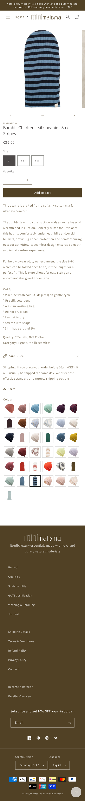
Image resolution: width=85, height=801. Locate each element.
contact (13, 669)
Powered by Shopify (53, 793)
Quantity (8, 171)
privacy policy (17, 660)
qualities (14, 576)
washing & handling (21, 605)
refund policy (17, 650)
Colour (8, 399)
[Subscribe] (69, 723)
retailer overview (19, 696)
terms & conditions (21, 641)
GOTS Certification (20, 595)
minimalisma (36, 793)
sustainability (17, 586)
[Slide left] (10, 115)
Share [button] (11, 389)
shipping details (19, 632)
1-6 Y (23, 160)
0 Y (9, 160)
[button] (8, 16)
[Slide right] (74, 115)
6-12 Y (38, 160)
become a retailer (20, 687)
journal (13, 614)
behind (13, 567)
